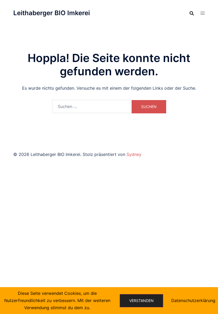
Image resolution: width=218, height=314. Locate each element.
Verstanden (141, 300)
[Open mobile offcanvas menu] (202, 13)
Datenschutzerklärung (193, 300)
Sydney (134, 154)
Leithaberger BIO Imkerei (51, 13)
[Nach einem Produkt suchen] (192, 13)
